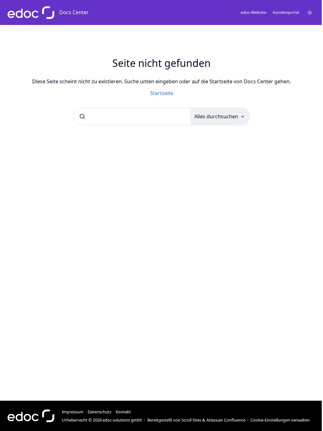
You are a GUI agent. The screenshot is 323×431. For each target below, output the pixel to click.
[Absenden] (82, 116)
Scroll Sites (191, 420)
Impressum (72, 412)
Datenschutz (99, 412)
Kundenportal (286, 12)
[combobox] (132, 116)
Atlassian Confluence (225, 420)
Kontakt (123, 412)
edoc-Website (253, 12)
